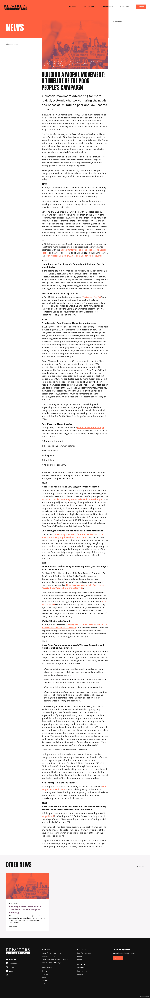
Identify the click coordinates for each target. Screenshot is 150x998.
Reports (80, 956)
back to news (12, 44)
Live (43, 984)
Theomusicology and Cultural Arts (55, 959)
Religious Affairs (48, 956)
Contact (80, 974)
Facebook (13, 963)
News (44, 977)
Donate (141, 7)
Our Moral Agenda (84, 953)
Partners (45, 974)
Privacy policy (144, 996)
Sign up (118, 958)
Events (44, 971)
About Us (80, 968)
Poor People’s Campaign (51, 962)
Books (79, 959)
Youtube (12, 971)
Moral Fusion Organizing (51, 953)
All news (139, 867)
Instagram (13, 967)
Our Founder (82, 971)
